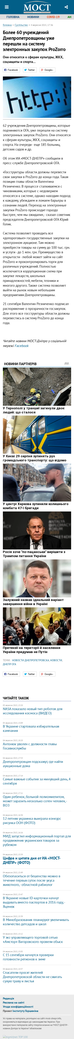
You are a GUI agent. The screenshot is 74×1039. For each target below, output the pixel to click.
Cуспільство (21, 25)
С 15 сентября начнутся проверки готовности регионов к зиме (28, 957)
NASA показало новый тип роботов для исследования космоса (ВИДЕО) (32, 711)
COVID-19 (53, 17)
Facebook (21, 346)
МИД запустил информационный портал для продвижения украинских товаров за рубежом (37, 840)
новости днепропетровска (30, 660)
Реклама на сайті (13, 1002)
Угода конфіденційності (18, 1006)
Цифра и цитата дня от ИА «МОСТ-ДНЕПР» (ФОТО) (31, 860)
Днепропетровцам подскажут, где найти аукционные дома (33, 763)
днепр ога (9, 664)
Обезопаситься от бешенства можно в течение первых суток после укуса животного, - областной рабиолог (31, 880)
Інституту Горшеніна (25, 1011)
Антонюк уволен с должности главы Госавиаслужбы (30, 746)
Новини (33, 17)
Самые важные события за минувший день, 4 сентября (36, 781)
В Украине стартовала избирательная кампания (31, 728)
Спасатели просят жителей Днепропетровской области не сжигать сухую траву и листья (32, 976)
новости (56, 660)
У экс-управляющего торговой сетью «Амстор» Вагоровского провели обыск (33, 939)
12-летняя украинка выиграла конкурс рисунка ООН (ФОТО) (32, 820)
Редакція (8, 998)
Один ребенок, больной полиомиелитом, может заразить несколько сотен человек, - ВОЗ (35, 801)
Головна (12, 17)
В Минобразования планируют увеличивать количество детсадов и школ (36, 921)
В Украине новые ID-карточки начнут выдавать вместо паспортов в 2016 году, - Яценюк (34, 902)
